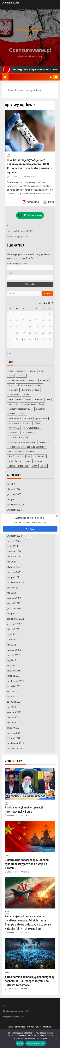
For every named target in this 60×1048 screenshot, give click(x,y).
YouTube (30, 529)
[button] (29, 517)
